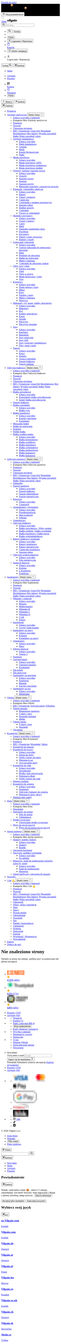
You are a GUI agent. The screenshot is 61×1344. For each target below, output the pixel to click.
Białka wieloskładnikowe (31, 536)
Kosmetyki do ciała (22, 765)
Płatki (21, 155)
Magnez (23, 604)
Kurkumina (24, 667)
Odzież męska (19, 721)
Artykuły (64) (13, 1015)
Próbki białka (19, 431)
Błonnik (23, 683)
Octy (21, 279)
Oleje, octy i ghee (21, 266)
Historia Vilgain (20, 1042)
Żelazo (22, 619)
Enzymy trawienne (28, 686)
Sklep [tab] (9, 1165)
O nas (16, 1039)
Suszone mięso (26, 205)
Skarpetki (23, 727)
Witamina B (24, 609)
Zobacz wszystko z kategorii (26, 117)
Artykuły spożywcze (17, 114)
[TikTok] (14, 1122)
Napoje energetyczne (29, 496)
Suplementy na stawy (23, 630)
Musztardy (24, 335)
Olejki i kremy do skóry (30, 757)
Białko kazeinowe (21, 413)
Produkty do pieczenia (29, 255)
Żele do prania (25, 814)
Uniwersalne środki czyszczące (33, 822)
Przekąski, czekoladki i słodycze (28, 189)
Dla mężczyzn (19, 672)
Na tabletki (24, 858)
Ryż (21, 311)
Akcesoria (18, 729)
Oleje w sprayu (26, 274)
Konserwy (18, 282)
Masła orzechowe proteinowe (32, 165)
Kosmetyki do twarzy (23, 749)
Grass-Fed (35, 131)
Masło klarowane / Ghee (30, 276)
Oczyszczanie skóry (28, 763)
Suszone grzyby (26, 184)
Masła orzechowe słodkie (31, 168)
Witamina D (24, 614)
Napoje (16, 348)
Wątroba (17, 928)
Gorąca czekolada (27, 359)
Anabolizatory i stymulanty (25, 507)
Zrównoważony (37, 706)
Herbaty (23, 356)
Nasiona (23, 181)
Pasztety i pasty (26, 295)
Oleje (21, 271)
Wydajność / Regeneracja (25, 936)
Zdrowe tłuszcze (20, 649)
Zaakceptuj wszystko (36, 1201)
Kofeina (23, 568)
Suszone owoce (26, 178)
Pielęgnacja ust (26, 760)
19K (18, 1119)
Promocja (11, 111)
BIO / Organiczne (21, 131)
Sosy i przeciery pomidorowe (32, 343)
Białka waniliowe (27, 442)
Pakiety (10, 942)
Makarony (24, 308)
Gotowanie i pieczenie (23, 242)
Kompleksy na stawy (29, 638)
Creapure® (24, 504)
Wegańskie (46, 131)
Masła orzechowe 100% (30, 162)
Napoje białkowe (27, 361)
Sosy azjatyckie (26, 337)
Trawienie (17, 918)
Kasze (22, 316)
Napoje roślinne (26, 364)
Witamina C (24, 612)
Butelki (22, 847)
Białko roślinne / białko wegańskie (35, 531)
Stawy (16, 910)
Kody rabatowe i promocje (25, 1029)
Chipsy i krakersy (27, 197)
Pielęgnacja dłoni (27, 776)
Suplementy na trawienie (24, 675)
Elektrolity (18, 483)
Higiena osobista (21, 781)
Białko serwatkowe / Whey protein (35, 528)
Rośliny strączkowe (28, 313)
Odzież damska (20, 708)
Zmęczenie (18, 931)
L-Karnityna (24, 570)
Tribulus (23, 517)
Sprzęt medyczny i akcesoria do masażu (31, 874)
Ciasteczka (24, 200)
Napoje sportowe (21, 486)
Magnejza (23, 871)
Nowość (17, 125)
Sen (15, 920)
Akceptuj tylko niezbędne (13, 1201)
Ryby (21, 292)
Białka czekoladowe (28, 447)
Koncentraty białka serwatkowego (35, 397)
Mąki (21, 253)
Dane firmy (12, 1136)
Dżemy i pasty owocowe (30, 237)
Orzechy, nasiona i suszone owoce (29, 170)
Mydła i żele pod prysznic (31, 773)
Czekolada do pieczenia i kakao (34, 263)
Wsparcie (17, 1018)
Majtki (22, 719)
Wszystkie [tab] (12, 1163)
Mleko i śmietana (27, 260)
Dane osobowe (14, 1144)
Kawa (22, 353)
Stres (15, 907)
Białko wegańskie (21, 405)
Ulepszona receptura (22, 128)
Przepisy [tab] (11, 1171)
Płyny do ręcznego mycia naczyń (34, 827)
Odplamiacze (25, 817)
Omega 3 (23, 654)
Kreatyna (17, 499)
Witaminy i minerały (22, 598)
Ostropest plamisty (27, 665)
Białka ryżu (24, 410)
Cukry (22, 223)
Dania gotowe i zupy (28, 287)
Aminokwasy (19, 520)
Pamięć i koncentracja (23, 923)
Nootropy (17, 657)
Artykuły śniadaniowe (23, 139)
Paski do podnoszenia (29, 869)
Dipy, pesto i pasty (27, 345)
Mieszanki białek (21, 423)
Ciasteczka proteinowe (29, 549)
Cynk (21, 617)
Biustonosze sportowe (29, 711)
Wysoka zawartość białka (32, 386)
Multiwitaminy (26, 606)
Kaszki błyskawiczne (29, 152)
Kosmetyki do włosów (23, 784)
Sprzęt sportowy (15, 831)
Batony (22, 194)
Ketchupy (23, 332)
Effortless (50, 706)
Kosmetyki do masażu (23, 747)
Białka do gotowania (28, 258)
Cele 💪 (11, 880)
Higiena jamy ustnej (22, 797)
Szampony (24, 789)
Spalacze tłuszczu (21, 563)
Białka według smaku (23, 434)
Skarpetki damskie (27, 716)
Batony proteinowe (28, 544)
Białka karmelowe (27, 445)
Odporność (18, 902)
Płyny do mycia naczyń (24, 825)
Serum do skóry (26, 755)
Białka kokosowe (27, 455)
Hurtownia (18, 1037)
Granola (23, 147)
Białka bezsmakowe (28, 439)
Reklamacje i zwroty (22, 1034)
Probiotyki (24, 680)
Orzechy (23, 176)
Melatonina (24, 694)
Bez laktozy (32, 133)
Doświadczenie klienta (23, 1045)
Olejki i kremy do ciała (29, 778)
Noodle (22, 319)
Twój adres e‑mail (15, 1055)
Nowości (11, 876)
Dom (9, 801)
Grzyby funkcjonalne (29, 627)
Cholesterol (18, 926)
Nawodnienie (19, 939)
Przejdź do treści (9, 2)
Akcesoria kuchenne (22, 850)
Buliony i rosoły (26, 239)
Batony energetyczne (29, 547)
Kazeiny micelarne (27, 418)
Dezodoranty (25, 771)
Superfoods (18, 622)
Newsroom (18, 1047)
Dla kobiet (18, 670)
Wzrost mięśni (19, 912)
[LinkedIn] (14, 1126)
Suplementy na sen (22, 688)
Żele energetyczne (27, 560)
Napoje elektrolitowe (28, 494)
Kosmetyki (12, 733)
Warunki (11, 1138)
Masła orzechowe (21, 157)
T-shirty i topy (25, 714)
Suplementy (13, 577)
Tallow (44, 744)
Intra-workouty (26, 515)
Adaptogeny (19, 641)
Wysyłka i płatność (22, 1031)
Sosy (15, 327)
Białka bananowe (27, 453)
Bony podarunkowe (22, 1026)
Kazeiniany (24, 421)
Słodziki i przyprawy (23, 215)
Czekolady (24, 210)
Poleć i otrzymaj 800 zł (23, 1023)
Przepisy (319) (14, 1012)
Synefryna (24, 573)
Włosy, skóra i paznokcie (24, 904)
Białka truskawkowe (28, 450)
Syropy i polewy (26, 221)
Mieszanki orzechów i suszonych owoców (39, 186)
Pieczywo (23, 321)
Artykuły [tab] (11, 1168)
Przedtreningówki (27, 512)
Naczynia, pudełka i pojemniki (27, 853)
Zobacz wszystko (27, 141)
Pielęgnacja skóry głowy (30, 794)
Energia (16, 934)
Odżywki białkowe (16, 368)
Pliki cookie (13, 1141)
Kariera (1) (18, 1020)
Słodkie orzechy (26, 208)
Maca (21, 646)
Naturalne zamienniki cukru (32, 229)
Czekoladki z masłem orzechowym (35, 202)
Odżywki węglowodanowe (25, 555)
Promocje (17, 123)
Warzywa (23, 300)
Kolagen (17, 429)
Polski (11, 95)
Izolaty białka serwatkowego (32, 400)
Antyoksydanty (20, 659)
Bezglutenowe (20, 133)
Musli (21, 149)
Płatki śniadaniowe (28, 144)
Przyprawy (24, 234)
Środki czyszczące (21, 820)
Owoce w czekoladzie (29, 213)
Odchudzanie (19, 915)
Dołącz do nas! (14, 944)
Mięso (22, 290)
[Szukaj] (3, 25)
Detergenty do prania (23, 812)
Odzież (10, 697)
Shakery (23, 845)
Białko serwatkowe (22, 392)
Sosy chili (23, 340)
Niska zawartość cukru (30, 136)
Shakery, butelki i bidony (24, 839)
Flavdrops (23, 231)
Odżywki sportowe (16, 459)
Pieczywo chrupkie (28, 324)
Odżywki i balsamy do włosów (33, 792)
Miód (21, 226)
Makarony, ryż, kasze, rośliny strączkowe (32, 303)
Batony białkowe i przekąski (26, 539)
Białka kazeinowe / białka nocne (34, 533)
